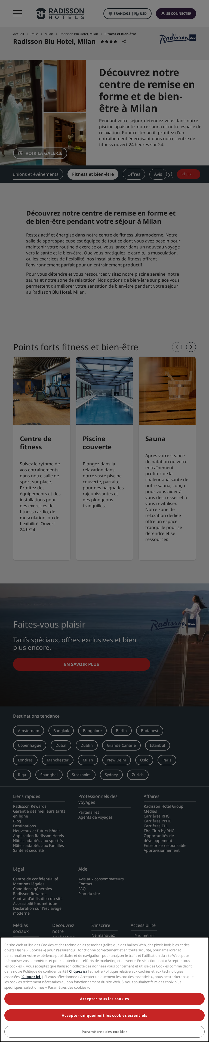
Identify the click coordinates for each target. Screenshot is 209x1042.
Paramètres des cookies (104, 1031)
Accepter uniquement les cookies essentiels (104, 1015)
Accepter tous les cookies (104, 998)
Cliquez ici (78, 971)
